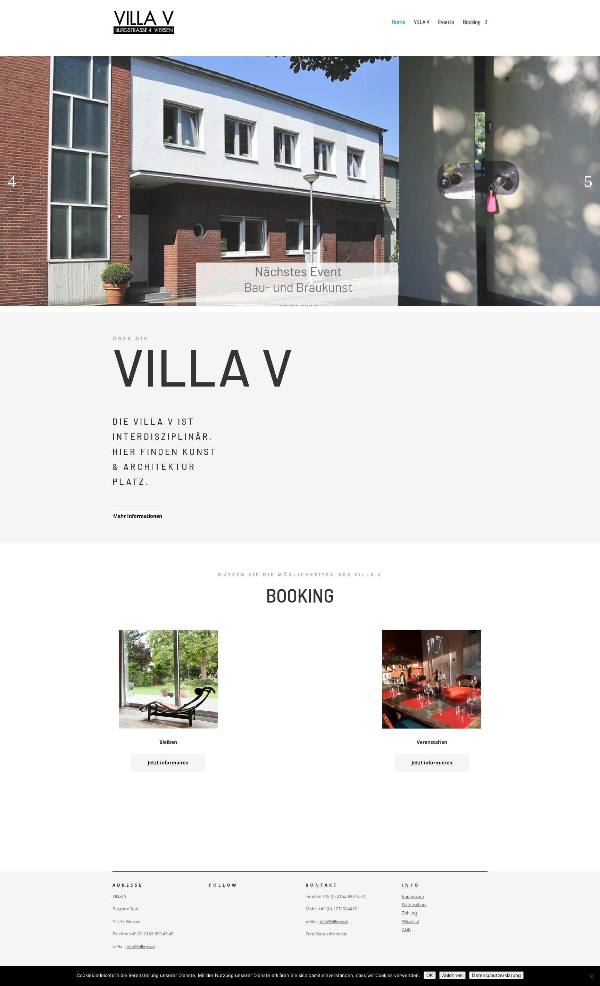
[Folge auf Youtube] (225, 896)
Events (446, 22)
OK (429, 975)
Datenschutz (414, 905)
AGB (406, 930)
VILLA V (422, 22)
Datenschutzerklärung (496, 975)
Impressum (413, 896)
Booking (472, 22)
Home (398, 22)
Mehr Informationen (137, 516)
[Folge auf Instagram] (211, 896)
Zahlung (410, 913)
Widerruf (410, 921)
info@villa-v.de (141, 946)
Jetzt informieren (168, 762)
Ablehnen (452, 975)
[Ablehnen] (591, 976)
